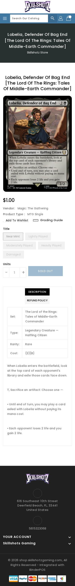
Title (6, 229)
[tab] (37, 292)
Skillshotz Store (37, 52)
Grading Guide (51, 220)
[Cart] (69, 18)
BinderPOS (37, 570)
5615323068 (37, 528)
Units (7, 264)
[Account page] (61, 18)
